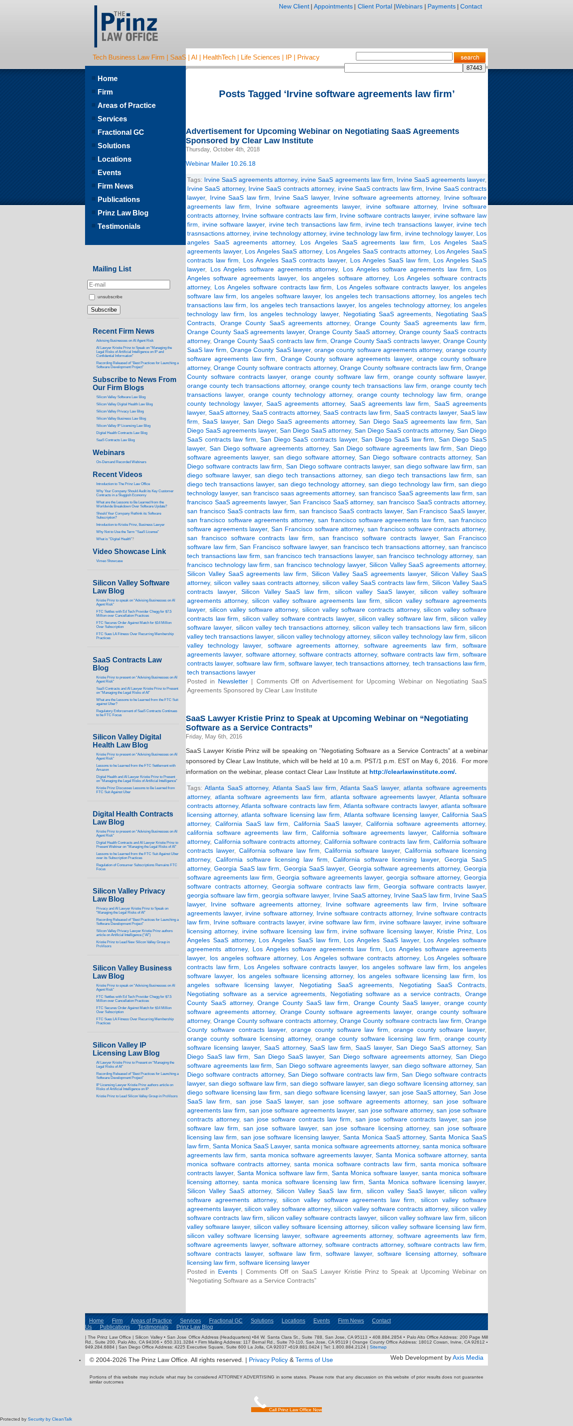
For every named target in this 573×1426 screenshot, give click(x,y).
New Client (294, 6)
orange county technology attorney (300, 394)
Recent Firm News (123, 331)
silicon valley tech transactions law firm (409, 627)
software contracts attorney (338, 654)
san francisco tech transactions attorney (388, 546)
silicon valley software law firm (402, 618)
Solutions (114, 146)
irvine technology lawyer (439, 233)
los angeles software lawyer (281, 296)
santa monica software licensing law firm (303, 1181)
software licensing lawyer (274, 1262)
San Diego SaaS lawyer (289, 1056)
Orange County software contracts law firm (401, 367)
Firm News (115, 186)
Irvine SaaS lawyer (301, 197)
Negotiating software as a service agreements (256, 993)
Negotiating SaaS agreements (387, 314)
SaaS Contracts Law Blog (115, 440)
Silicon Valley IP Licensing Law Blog (126, 1049)
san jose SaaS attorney (422, 1092)
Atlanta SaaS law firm (304, 787)
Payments (442, 6)
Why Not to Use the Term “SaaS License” (127, 532)
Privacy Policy (268, 1359)
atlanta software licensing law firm (290, 814)
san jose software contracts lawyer (406, 1119)
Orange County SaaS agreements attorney (284, 322)
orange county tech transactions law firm (368, 385)
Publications (119, 199)
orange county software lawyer (439, 376)
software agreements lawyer (227, 1244)
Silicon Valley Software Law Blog (120, 397)
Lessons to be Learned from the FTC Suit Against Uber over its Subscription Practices (137, 856)
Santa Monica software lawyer (375, 1173)
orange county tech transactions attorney (246, 385)
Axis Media (468, 1357)
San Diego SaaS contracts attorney (404, 430)
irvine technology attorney (289, 233)
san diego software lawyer (327, 1083)
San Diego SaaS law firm (397, 439)
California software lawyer (362, 850)
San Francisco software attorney (317, 529)
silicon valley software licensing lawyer (243, 1235)
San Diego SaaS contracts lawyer (308, 439)
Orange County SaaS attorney (351, 331)
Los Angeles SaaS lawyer (381, 940)
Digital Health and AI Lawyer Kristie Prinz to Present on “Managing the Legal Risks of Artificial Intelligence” (136, 779)
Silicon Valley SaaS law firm (285, 591)
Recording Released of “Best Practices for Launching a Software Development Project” (137, 365)
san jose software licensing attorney (375, 1128)
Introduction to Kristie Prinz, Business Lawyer (130, 525)
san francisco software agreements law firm (381, 520)
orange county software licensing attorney (249, 1038)
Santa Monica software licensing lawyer (426, 1181)
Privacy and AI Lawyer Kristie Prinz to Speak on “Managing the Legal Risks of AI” (132, 910)
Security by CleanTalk (50, 1419)
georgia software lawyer (295, 895)
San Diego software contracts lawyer (338, 466)
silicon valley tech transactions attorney (292, 627)
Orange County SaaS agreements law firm (420, 322)
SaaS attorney (228, 412)
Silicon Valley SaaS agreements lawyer (369, 573)
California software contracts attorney (267, 841)
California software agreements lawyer (369, 832)
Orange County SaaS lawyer (270, 349)
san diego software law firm (433, 466)
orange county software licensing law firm (378, 1038)
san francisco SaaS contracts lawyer (350, 511)
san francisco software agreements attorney (250, 520)
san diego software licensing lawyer (334, 1092)
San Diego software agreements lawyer (332, 1065)
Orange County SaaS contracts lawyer (384, 340)
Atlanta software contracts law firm (290, 805)
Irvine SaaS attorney (216, 188)
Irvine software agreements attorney (386, 197)
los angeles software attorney (345, 278)
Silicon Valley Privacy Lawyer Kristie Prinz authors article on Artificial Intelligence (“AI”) (134, 933)
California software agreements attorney (425, 823)
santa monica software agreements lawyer (311, 1155)
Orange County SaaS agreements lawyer (245, 331)
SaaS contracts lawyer (425, 412)
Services (112, 119)
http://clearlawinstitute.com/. (413, 771)
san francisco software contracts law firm (250, 537)
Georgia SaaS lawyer (314, 868)
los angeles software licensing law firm (416, 975)
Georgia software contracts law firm (325, 886)
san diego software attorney (314, 457)
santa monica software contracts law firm (354, 1164)
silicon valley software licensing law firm (428, 1226)
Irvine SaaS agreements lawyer (441, 179)
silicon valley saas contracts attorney (266, 582)
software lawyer (310, 663)
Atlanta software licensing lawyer (391, 814)
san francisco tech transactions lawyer (318, 555)
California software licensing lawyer (386, 859)
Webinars (409, 6)
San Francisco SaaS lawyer (445, 511)
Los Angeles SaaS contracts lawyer (294, 260)
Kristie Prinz (454, 931)
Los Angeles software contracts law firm (273, 287)
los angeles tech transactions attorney (380, 296)
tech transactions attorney (372, 663)
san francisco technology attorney (424, 555)
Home (108, 78)
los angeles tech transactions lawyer (302, 305)
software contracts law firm (419, 654)
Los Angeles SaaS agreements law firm (362, 242)
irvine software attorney (401, 206)
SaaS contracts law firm (356, 412)
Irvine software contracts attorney (364, 913)
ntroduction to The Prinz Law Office (123, 484)
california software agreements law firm (246, 832)
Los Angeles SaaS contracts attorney (378, 251)
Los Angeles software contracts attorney (360, 958)
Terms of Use (314, 1359)
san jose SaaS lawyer (269, 1101)
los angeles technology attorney (404, 305)
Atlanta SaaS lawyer (369, 787)
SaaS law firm (330, 1047)
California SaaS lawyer (327, 823)
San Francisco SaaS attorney (331, 502)
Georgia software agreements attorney (404, 868)
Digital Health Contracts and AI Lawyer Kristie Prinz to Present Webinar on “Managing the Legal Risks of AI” (137, 845)
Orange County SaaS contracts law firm (270, 340)
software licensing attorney (417, 1253)
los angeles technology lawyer (293, 314)
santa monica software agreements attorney (356, 1146)
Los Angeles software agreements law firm (407, 269)
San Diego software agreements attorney (269, 448)
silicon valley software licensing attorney (311, 1226)
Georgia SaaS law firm (246, 868)
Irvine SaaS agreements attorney (250, 179)
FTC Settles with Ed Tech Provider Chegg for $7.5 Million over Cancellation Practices (133, 614)
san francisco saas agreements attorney (298, 493)
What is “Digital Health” (114, 539)
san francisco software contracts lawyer (378, 537)
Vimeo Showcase (109, 561)
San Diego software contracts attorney (415, 457)
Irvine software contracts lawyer (385, 215)
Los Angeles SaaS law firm (389, 260)
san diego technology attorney (321, 484)
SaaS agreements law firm (389, 403)
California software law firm (279, 850)
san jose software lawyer (280, 1128)
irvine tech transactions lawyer (409, 224)
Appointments (333, 6)
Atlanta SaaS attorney (236, 787)
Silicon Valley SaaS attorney (229, 1190)
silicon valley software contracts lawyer (298, 618)
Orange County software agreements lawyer (346, 358)
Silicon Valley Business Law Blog (121, 419)
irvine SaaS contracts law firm (380, 188)
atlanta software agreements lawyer (382, 796)
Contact (471, 6)
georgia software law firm (222, 895)
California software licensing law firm (272, 859)
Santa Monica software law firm (282, 1173)
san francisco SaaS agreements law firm (416, 493)
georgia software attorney (422, 877)
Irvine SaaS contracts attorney (291, 188)
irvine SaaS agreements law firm (347, 179)
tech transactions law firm (449, 663)
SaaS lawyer (220, 421)
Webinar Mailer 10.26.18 (221, 163)
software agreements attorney (313, 645)
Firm (105, 92)
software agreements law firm (410, 645)
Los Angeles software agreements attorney (274, 269)
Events (227, 1271)
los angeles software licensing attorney (295, 975)
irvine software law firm (341, 922)
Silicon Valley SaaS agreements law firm (247, 573)
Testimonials (119, 226)
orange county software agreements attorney (378, 349)
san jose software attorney (395, 1110)
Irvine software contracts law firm (289, 215)
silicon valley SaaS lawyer (375, 591)
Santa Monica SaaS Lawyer (252, 1146)
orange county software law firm (339, 376)
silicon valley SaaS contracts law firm (375, 582)
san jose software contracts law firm (297, 1119)
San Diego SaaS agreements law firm (414, 421)
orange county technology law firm (409, 394)
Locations (115, 159)
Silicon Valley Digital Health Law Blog (124, 404)
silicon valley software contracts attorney (360, 609)
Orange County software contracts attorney (275, 367)
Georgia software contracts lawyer (434, 886)
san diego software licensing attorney (420, 1083)
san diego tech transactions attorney (308, 475)
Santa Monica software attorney (421, 1155)
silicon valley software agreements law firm (316, 600)
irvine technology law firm (365, 233)
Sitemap (378, 1346)
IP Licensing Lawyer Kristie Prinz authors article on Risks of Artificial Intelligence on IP (134, 1087)
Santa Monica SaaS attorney (384, 1137)
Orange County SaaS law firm (302, 1002)
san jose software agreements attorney (367, 1101)
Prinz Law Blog (123, 213)
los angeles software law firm (405, 967)
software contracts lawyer (225, 1253)
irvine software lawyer (233, 224)
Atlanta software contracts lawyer (390, 805)
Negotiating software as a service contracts (395, 993)
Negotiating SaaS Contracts (442, 984)
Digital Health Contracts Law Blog (121, 433)
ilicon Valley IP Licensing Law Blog (124, 426)
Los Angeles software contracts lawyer (393, 287)
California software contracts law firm (377, 841)
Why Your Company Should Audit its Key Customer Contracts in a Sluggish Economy (135, 493)
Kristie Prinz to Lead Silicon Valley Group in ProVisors (137, 1096)
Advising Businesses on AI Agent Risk (125, 341)
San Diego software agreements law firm (392, 448)
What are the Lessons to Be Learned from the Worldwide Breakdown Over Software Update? (131, 504)
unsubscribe (109, 296)
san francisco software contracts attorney (426, 529)
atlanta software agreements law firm (270, 796)
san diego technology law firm (411, 484)
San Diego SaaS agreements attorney (299, 421)
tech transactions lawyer (221, 672)
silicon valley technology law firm (419, 636)
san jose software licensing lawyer (290, 1137)
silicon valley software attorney (254, 609)
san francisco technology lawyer (319, 564)
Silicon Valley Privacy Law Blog (120, 411)
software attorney (270, 654)
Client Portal (374, 6)
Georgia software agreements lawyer (330, 877)
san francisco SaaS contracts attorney (431, 502)
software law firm (260, 663)
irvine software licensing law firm (290, 931)
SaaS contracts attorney (286, 412)
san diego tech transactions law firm (419, 475)
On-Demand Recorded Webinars (121, 462)
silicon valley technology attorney (323, 636)
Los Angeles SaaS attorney (283, 251)
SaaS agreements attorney (305, 403)
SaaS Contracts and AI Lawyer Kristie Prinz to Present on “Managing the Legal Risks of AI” (137, 691)
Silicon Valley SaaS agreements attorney (427, 564)
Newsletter (233, 681)
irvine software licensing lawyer (387, 931)
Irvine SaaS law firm (240, 197)
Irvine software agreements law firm (381, 904)
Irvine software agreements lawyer (308, 206)
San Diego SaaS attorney (315, 430)
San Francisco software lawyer (283, 546)
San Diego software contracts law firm (343, 1074)
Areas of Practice (127, 105)
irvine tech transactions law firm (315, 224)
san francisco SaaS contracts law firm (241, 511)
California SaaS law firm (251, 823)
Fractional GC (121, 132)
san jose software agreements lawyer (302, 1110)
